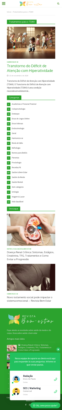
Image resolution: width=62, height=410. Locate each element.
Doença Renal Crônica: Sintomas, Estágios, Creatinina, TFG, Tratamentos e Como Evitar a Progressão (30, 256)
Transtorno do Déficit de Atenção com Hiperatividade (30, 68)
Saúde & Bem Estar (24, 249)
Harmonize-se (12, 62)
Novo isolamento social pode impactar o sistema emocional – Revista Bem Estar (29, 299)
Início (9, 12)
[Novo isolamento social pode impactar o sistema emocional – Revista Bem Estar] (31, 277)
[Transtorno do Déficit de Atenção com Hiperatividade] (31, 42)
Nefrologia (12, 249)
